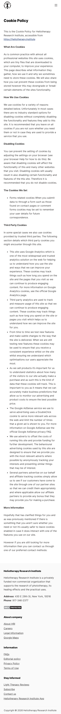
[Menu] (56, 5)
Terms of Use (11, 668)
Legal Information (13, 633)
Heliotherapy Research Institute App (24, 698)
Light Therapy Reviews (16, 684)
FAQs (6, 654)
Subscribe (9, 689)
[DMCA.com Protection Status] (13, 607)
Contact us (10, 693)
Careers (8, 628)
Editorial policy (12, 658)
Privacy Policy (12, 663)
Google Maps (11, 637)
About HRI (9, 623)
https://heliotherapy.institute (19, 39)
